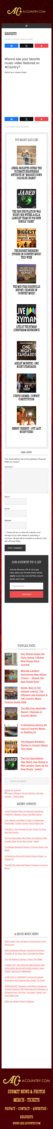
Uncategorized (22, 127)
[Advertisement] (26, 95)
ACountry (26, 15)
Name (8, 496)
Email (7, 508)
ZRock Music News (27, 934)
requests (26, 1117)
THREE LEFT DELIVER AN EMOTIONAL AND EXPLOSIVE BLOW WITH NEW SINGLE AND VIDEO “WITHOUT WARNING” (25, 968)
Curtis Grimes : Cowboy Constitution (26, 397)
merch (18, 1100)
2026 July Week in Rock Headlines (19, 1001)
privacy (10, 1108)
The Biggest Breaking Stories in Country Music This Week (26, 254)
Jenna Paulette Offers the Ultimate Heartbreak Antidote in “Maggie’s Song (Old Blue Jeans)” (26, 173)
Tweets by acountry (13, 790)
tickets (33, 1100)
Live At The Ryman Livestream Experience (26, 328)
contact (24, 1108)
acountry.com (32, 1123)
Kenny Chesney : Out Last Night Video (26, 430)
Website (8, 520)
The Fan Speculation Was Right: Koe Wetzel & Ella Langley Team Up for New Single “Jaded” (26, 216)
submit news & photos (26, 1091)
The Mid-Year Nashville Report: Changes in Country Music (26, 290)
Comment (9, 466)
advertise (39, 1108)
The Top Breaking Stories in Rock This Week (23, 959)
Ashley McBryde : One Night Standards (26, 365)
